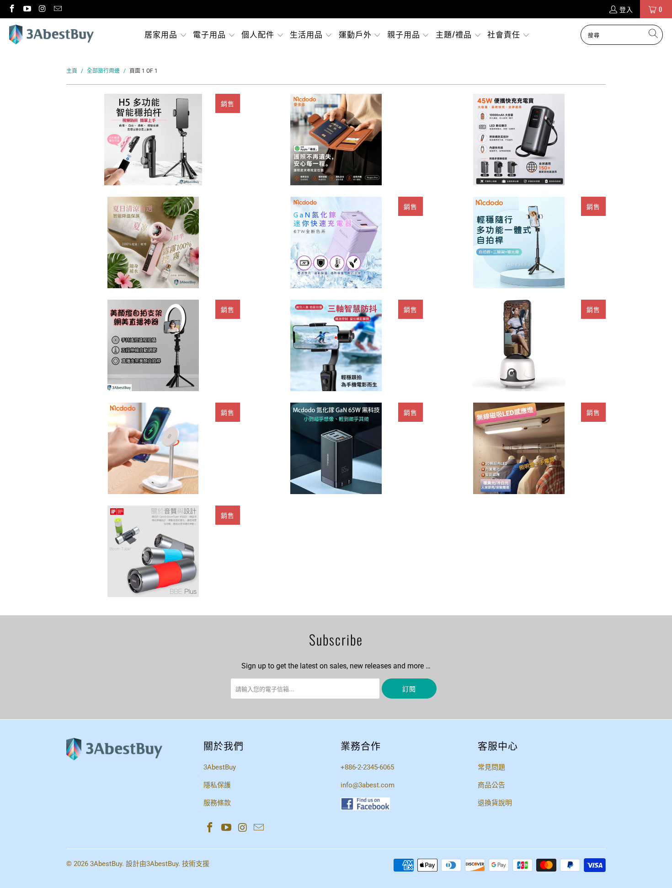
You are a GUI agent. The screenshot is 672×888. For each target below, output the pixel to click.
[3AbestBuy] (51, 35)
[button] (165, 35)
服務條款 (217, 803)
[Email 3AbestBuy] (57, 9)
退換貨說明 (495, 803)
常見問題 (491, 767)
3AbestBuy (219, 767)
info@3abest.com (368, 785)
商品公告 (491, 785)
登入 (626, 9)
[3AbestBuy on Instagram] (42, 9)
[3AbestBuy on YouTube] (27, 9)
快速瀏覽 (153, 181)
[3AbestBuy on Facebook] (11, 9)
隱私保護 (217, 785)
